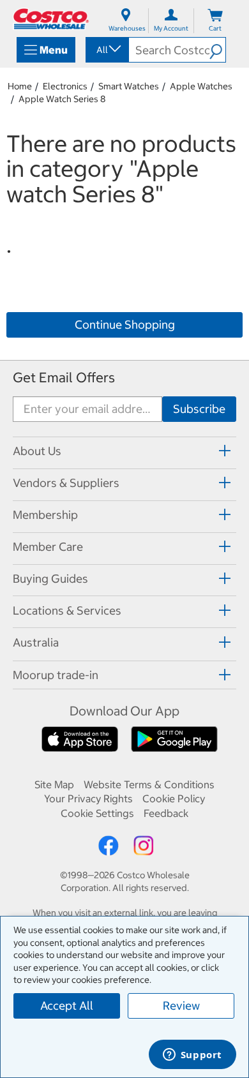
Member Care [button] (48, 546)
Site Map (54, 784)
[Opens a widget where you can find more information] (192, 1056)
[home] (51, 19)
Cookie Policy (173, 798)
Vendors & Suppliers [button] (66, 482)
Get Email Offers (64, 377)
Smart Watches (128, 86)
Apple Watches (201, 86)
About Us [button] (37, 451)
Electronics (65, 86)
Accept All (66, 1005)
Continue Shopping (125, 324)
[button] (217, 50)
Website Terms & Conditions (149, 784)
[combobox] (106, 50)
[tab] (124, 451)
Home (20, 86)
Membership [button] (45, 514)
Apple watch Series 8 (62, 99)
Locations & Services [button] (67, 610)
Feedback (166, 813)
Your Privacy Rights (88, 798)
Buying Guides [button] (50, 578)
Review (181, 1005)
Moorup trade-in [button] (55, 675)
